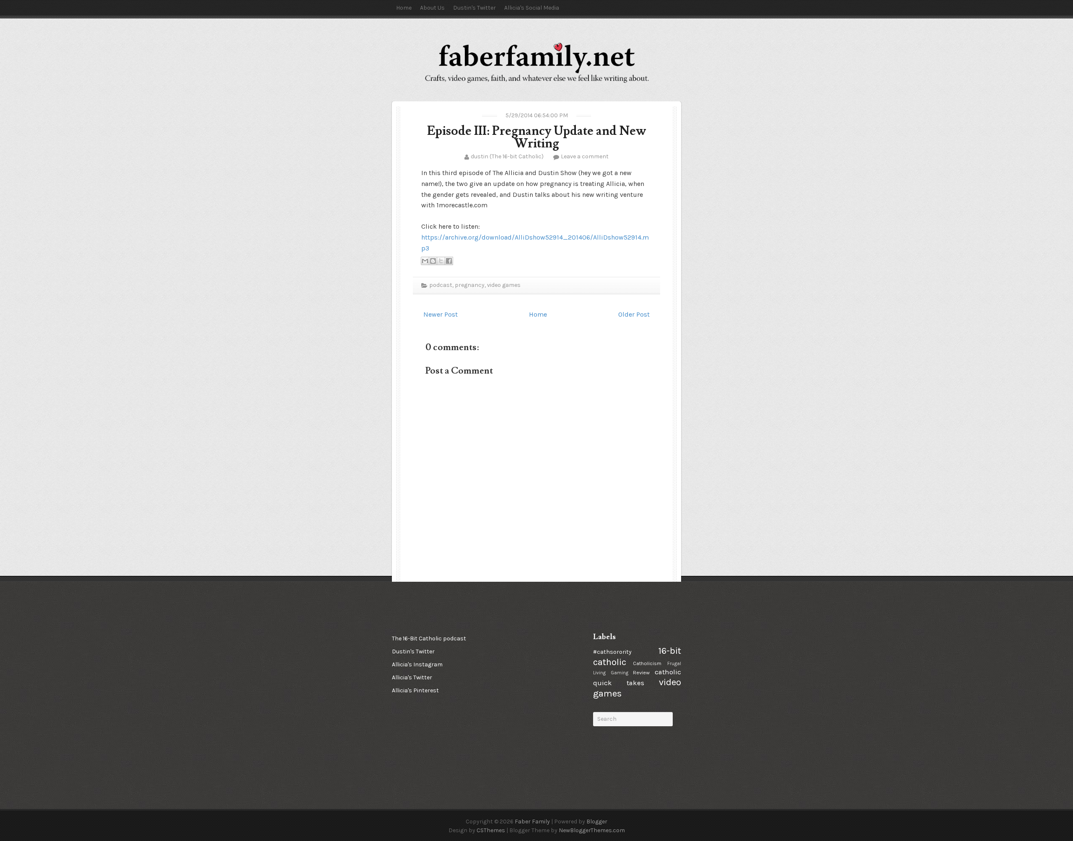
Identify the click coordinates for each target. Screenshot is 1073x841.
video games (504, 285)
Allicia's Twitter (412, 677)
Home (404, 7)
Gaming (619, 673)
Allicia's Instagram (417, 664)
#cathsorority (612, 651)
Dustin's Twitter (474, 7)
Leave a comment (585, 156)
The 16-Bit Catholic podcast (429, 638)
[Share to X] (441, 261)
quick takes (618, 683)
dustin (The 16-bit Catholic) (507, 156)
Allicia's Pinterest (415, 690)
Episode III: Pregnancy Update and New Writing (536, 137)
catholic (668, 672)
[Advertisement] (534, 674)
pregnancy (470, 285)
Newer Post (440, 314)
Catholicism (647, 663)
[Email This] (425, 261)
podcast (440, 285)
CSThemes (491, 830)
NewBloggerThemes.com (592, 830)
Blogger (596, 821)
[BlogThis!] (433, 261)
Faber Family (532, 821)
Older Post (634, 314)
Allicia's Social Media (531, 7)
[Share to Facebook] (449, 261)
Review (641, 672)
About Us (432, 7)
